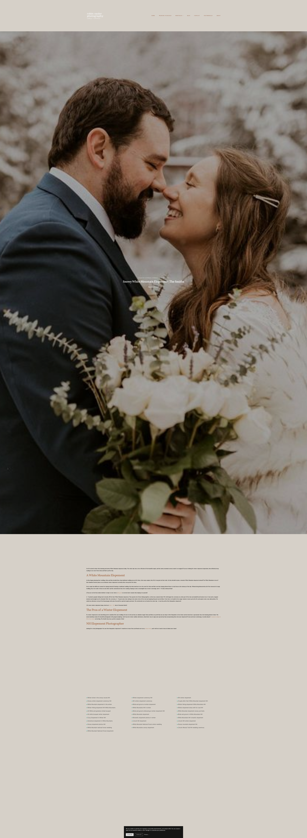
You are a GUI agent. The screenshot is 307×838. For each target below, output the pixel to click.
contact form (148, 628)
